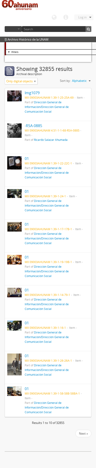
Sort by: (65, 81)
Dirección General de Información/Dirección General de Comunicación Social (47, 106)
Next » (83, 433)
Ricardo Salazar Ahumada (51, 140)
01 (27, 158)
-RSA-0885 (33, 125)
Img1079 (32, 92)
